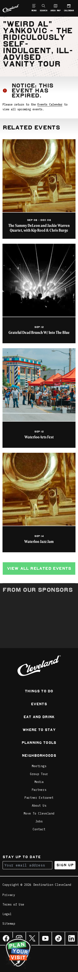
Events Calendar (49, 104)
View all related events (39, 568)
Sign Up (65, 865)
